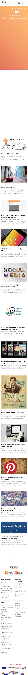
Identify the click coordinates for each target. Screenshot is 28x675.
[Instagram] (15, 8)
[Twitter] (18, 8)
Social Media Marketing (6, 590)
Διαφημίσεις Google (6, 619)
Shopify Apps (4, 597)
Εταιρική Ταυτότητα (6, 605)
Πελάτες (17, 610)
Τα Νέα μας (17, 605)
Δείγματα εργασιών (20, 608)
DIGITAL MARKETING (6, 579)
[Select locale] (22, 3)
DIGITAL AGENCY (19, 601)
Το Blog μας (18, 614)
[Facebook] (12, 8)
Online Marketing (5, 592)
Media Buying (4, 611)
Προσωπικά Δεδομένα (20, 612)
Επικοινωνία (18, 603)
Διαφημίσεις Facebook (6, 617)
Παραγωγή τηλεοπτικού (7, 607)
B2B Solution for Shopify (6, 626)
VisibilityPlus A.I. (5, 642)
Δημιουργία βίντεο (19, 584)
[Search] (18, 3)
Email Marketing (5, 595)
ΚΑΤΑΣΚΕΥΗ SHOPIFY (6, 623)
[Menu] (25, 3)
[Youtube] (21, 8)
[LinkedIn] (24, 8)
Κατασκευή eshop (5, 586)
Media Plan (3, 609)
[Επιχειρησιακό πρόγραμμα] (20, 12)
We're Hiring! (18, 616)
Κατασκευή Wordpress (6, 588)
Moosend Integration (6, 636)
